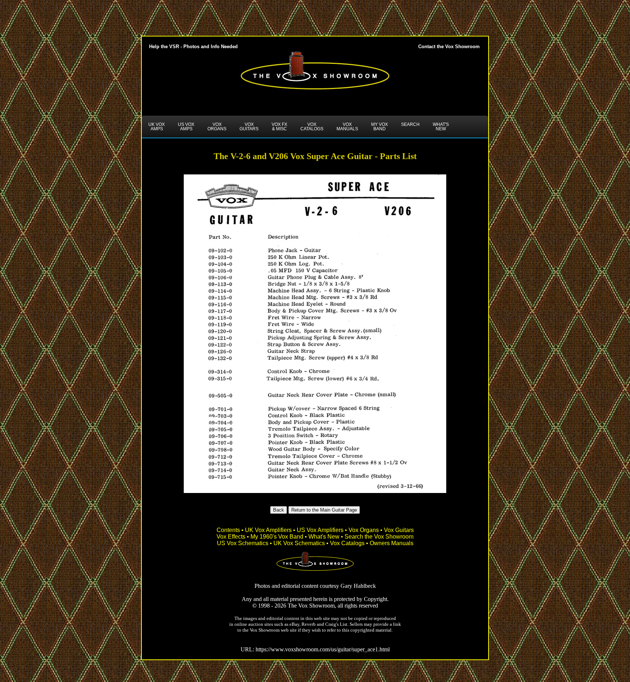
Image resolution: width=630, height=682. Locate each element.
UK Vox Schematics (299, 543)
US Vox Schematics (242, 543)
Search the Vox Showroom (379, 536)
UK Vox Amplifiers (268, 530)
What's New (323, 536)
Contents (228, 530)
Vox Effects (231, 536)
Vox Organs (364, 530)
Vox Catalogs (347, 543)
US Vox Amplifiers (320, 530)
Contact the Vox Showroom (449, 46)
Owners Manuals (391, 543)
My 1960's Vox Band (276, 536)
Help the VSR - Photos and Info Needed (193, 46)
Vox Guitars (399, 530)
